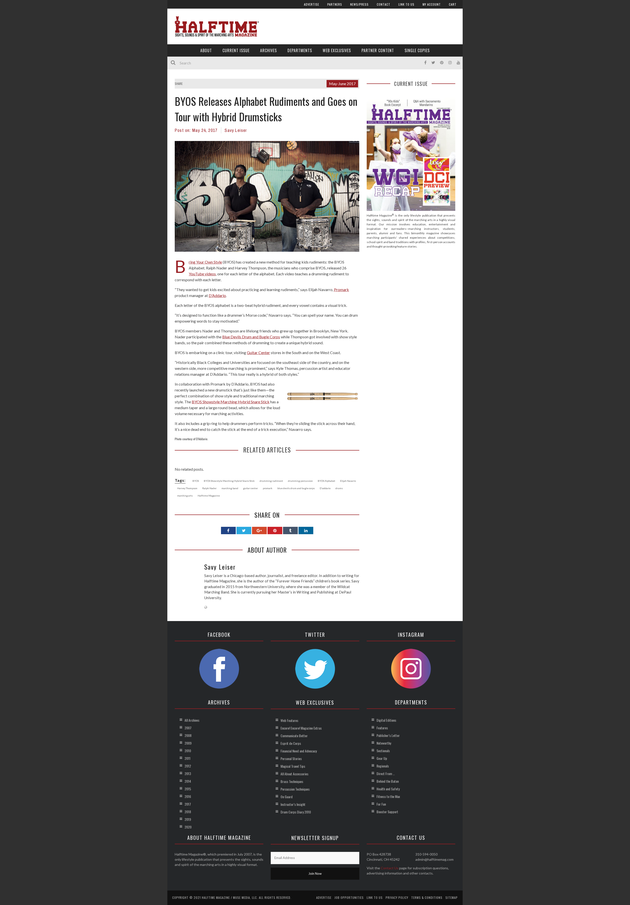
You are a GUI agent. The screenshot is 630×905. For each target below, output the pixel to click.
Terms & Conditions (426, 897)
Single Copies (417, 50)
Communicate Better (294, 735)
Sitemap (451, 897)
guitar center (250, 488)
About (206, 50)
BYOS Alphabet (326, 480)
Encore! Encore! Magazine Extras (301, 728)
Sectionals (383, 750)
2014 (188, 781)
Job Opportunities (349, 897)
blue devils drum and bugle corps (296, 488)
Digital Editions (386, 720)
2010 (188, 750)
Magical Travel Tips (293, 766)
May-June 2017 (342, 83)
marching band (229, 488)
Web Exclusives (337, 50)
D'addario (325, 488)
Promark (341, 289)
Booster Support (387, 811)
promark (267, 488)
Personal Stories (291, 758)
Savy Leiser (235, 130)
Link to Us (406, 4)
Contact (383, 4)
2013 (188, 773)
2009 (188, 743)
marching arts (185, 495)
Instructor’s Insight (293, 804)
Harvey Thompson (187, 488)
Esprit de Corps (291, 743)
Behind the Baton (388, 781)
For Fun (381, 804)
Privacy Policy (397, 897)
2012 (188, 765)
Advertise (311, 4)
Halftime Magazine (209, 495)
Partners (334, 4)
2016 (188, 796)
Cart (453, 4)
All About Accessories (294, 773)
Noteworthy (384, 743)
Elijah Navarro (348, 480)
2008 (188, 735)
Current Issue (236, 50)
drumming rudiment (271, 480)
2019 (188, 819)
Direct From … (386, 773)
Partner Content (378, 50)
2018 (188, 811)
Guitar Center (258, 352)
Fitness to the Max (388, 796)
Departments (299, 50)
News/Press (359, 4)
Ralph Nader (209, 488)
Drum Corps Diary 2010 (296, 811)
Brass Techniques (292, 781)
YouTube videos (202, 273)
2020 (188, 826)
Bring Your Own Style (205, 262)
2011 (187, 758)
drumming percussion (300, 480)
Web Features (289, 720)
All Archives (192, 720)
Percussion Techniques (295, 789)
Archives (268, 50)
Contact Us (389, 868)
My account (432, 4)
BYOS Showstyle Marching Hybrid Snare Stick (230, 401)
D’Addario (217, 295)
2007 (188, 727)
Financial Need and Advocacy (299, 750)
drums (339, 488)
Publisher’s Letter (388, 735)
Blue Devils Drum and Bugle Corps (251, 336)
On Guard (287, 796)
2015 (188, 788)
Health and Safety (388, 788)
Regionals (383, 765)
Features (382, 727)
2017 (188, 804)
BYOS (195, 480)
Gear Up (382, 758)
